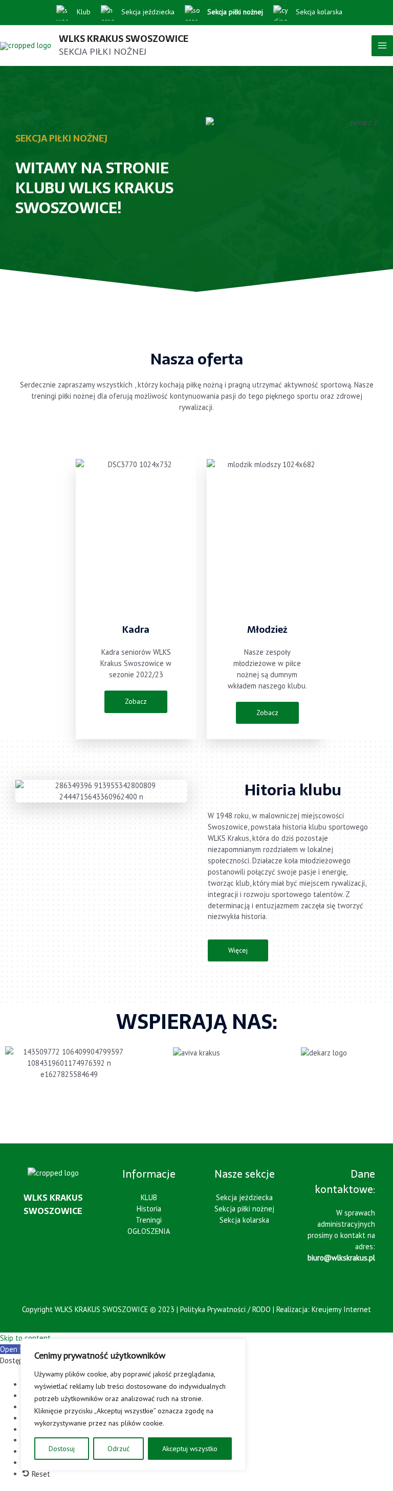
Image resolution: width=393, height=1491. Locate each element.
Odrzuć (118, 1448)
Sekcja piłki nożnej (244, 1208)
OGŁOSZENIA (148, 1231)
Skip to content (25, 1338)
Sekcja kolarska (318, 11)
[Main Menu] (382, 46)
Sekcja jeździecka (147, 11)
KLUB (149, 1197)
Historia (149, 1208)
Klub (84, 11)
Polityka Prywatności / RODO (225, 1309)
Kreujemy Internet (341, 1309)
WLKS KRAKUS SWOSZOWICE (123, 38)
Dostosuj (62, 1448)
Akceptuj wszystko (189, 1448)
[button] (15, 1085)
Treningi (149, 1220)
